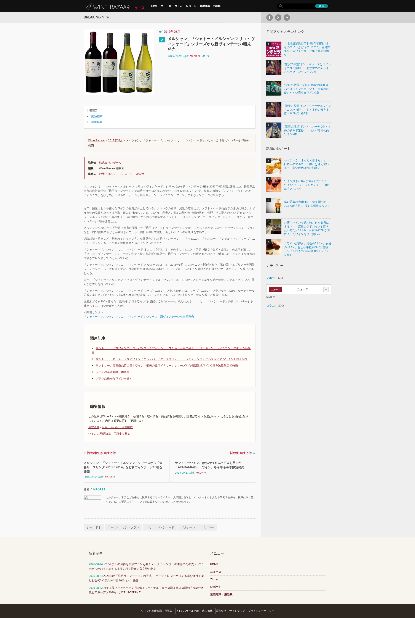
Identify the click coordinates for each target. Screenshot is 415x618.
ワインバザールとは (187, 611)
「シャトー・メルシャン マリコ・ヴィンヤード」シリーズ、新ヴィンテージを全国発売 (139, 316)
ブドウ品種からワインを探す (114, 378)
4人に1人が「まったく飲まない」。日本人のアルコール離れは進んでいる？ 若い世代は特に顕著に (306, 164)
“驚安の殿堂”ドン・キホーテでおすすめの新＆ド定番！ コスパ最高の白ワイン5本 (307, 130)
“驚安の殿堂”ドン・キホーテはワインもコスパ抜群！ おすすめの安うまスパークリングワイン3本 (307, 68)
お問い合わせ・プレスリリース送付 (121, 174)
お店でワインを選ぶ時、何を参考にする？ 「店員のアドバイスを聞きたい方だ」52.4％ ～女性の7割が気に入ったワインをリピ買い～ (307, 228)
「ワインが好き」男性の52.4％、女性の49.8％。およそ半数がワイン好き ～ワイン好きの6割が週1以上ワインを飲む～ (307, 249)
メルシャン (188, 527)
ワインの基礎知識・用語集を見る (109, 434)
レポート (191, 6)
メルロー (208, 527)
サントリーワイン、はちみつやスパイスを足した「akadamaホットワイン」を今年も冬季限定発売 (209, 465)
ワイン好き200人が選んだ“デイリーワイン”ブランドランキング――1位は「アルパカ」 (306, 184)
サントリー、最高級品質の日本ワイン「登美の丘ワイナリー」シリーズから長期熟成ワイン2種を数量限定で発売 (167, 365)
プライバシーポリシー (261, 611)
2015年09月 (172, 31)
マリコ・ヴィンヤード (160, 527)
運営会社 (93, 427)
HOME (153, 6)
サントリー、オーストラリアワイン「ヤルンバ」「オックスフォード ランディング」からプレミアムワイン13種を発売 (172, 359)
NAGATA (195, 56)
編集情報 (97, 122)
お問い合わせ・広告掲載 (117, 427)
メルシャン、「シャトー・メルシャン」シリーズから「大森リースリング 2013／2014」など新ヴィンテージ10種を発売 (123, 467)
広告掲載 (207, 611)
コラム (178, 6)
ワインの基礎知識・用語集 (112, 372)
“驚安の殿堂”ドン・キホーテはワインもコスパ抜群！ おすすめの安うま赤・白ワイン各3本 (307, 109)
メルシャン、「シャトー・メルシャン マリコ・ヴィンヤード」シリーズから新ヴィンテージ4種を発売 (211, 44)
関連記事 (97, 116)
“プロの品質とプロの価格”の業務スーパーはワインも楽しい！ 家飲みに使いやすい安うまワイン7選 (307, 88)
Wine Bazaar (96, 140)
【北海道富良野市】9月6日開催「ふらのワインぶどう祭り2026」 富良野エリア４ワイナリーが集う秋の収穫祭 (307, 49)
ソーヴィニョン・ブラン (123, 527)
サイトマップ (237, 611)
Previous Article (100, 453)
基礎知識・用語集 (210, 6)
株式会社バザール (110, 163)
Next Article (242, 453)
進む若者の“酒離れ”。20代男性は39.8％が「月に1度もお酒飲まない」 (307, 204)
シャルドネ (94, 527)
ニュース (166, 6)
